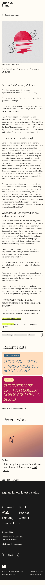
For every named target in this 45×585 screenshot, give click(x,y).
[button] (41, 4)
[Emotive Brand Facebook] (4, 555)
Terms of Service (36, 572)
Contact (24, 518)
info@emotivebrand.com (12, 544)
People (23, 507)
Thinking (7, 518)
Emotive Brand (8, 324)
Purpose (31, 335)
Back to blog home (12, 15)
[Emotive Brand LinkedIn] (10, 555)
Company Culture (20, 335)
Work (5, 512)
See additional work (10, 480)
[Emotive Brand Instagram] (17, 555)
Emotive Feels (11, 523)
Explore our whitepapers (12, 408)
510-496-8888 (7, 532)
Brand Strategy (7, 335)
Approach (8, 507)
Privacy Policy (35, 574)
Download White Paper (11, 319)
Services (24, 512)
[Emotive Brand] (7, 4)
